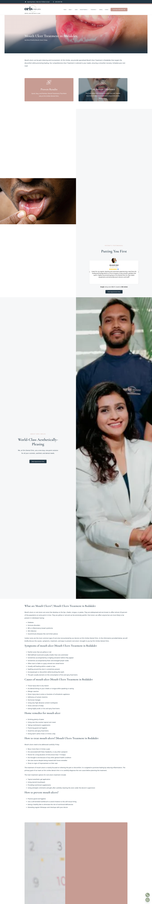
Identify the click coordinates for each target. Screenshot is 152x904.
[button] (138, 272)
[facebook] (121, 1)
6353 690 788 (58, 2)
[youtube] (126, 1)
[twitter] (124, 1)
